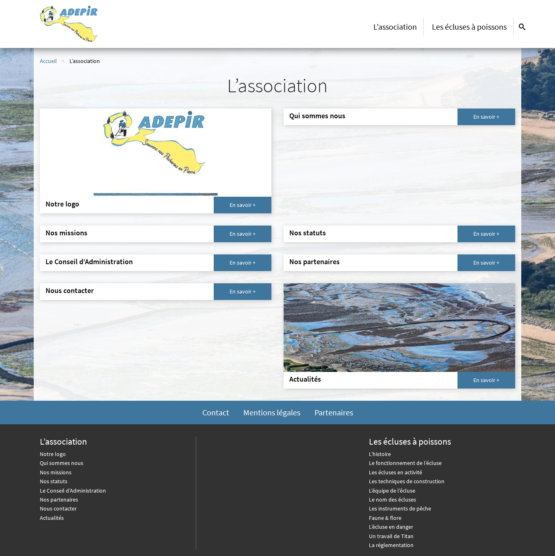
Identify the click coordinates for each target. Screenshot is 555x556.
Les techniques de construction (406, 481)
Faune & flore (385, 517)
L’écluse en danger (391, 526)
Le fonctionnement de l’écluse (405, 463)
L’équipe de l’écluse (392, 490)
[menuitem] (395, 26)
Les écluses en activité (395, 472)
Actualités (52, 517)
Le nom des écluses (392, 499)
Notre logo (53, 454)
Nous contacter (58, 508)
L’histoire (380, 454)
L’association (395, 27)
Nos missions (56, 472)
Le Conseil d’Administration (73, 490)
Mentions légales (271, 412)
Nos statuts (53, 481)
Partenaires (333, 412)
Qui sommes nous (61, 463)
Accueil (48, 61)
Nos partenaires (59, 499)
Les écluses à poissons (469, 27)
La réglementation (391, 545)
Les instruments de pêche (400, 508)
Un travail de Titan (391, 536)
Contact (215, 412)
